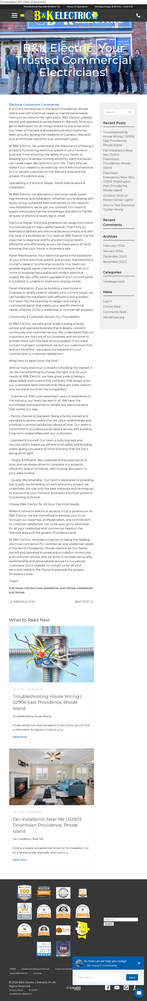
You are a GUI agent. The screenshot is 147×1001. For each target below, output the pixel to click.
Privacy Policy (16, 990)
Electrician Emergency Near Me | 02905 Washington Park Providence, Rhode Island (118, 181)
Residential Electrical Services (35, 969)
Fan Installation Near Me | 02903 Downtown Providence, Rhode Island (47, 825)
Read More (20, 737)
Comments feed (114, 312)
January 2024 (113, 251)
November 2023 (115, 262)
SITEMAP (33, 990)
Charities (38, 973)
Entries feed (111, 306)
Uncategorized (83, 36)
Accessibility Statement (21, 994)
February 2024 (114, 245)
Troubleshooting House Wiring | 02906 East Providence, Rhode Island (47, 702)
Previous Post (24, 601)
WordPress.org (113, 317)
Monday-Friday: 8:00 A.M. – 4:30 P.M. (114, 6)
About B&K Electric (19, 973)
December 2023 (115, 256)
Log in (107, 301)
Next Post (82, 601)
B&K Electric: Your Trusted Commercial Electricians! (73, 60)
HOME (13, 969)
